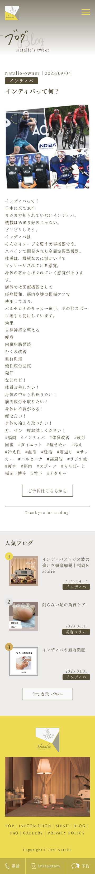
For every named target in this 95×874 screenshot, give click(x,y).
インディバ (22, 81)
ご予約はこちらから (47, 490)
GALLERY (33, 833)
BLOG (79, 825)
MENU (62, 825)
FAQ (14, 833)
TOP (10, 825)
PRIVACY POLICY (66, 833)
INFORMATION (35, 825)
